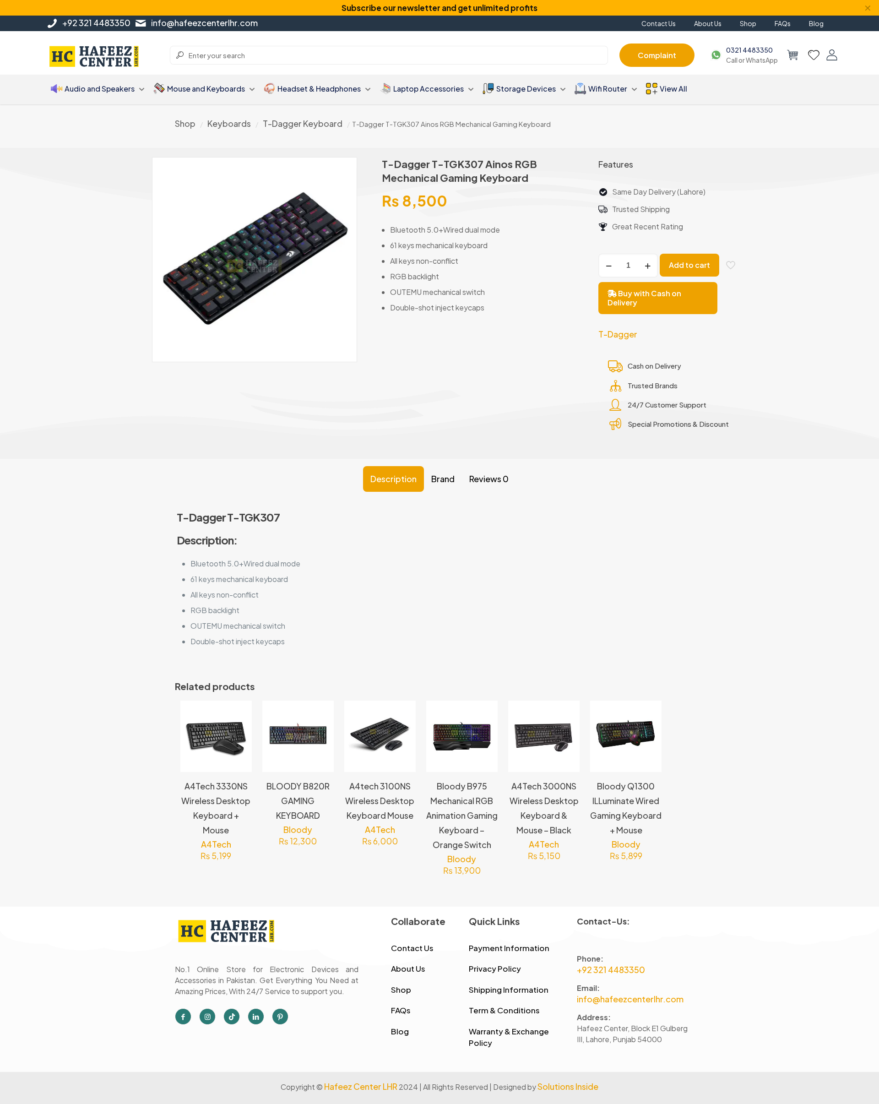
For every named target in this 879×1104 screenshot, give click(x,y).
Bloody (297, 829)
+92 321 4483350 (96, 22)
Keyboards (229, 123)
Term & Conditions (504, 1010)
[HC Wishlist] (813, 55)
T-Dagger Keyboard (302, 123)
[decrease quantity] (609, 265)
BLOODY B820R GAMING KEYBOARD (298, 801)
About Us (408, 968)
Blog (400, 1031)
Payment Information (509, 948)
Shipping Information (508, 989)
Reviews (489, 478)
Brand (443, 478)
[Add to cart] (239, 713)
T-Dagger (617, 334)
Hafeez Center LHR (360, 1086)
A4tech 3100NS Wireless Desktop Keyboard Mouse (379, 801)
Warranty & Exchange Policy (509, 1037)
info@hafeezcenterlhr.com (204, 22)
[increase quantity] (648, 265)
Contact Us (412, 948)
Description (393, 478)
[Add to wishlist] (239, 753)
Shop (185, 123)
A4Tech (216, 844)
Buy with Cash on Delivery (644, 297)
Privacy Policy (495, 968)
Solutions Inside (567, 1086)
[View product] (239, 733)
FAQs (401, 1010)
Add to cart (689, 265)
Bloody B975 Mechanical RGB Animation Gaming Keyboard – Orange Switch (462, 815)
